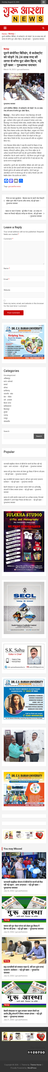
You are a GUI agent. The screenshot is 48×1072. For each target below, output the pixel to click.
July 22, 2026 (9, 891)
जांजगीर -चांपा (8, 394)
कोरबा (6, 388)
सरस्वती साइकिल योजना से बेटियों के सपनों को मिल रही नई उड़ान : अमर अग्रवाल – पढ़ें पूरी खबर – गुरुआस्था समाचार (23, 885)
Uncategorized (9, 375)
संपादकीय (7, 421)
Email (6, 279)
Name (7, 268)
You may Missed (13, 848)
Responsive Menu (43, 2)
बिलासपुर (6, 49)
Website (7, 290)
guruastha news (14, 186)
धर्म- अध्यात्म (8, 400)
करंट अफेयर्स (8, 381)
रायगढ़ (6, 415)
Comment (8, 239)
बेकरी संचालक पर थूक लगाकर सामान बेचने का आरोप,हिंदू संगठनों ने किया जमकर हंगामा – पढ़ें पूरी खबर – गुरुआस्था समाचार (22, 489)
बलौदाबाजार (7, 406)
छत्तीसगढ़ (7, 391)
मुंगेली (5, 412)
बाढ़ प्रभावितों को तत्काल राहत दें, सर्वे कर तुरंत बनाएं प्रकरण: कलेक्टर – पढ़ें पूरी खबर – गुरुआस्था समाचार (24, 970)
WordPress (31, 1068)
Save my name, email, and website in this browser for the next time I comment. (24, 304)
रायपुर (6, 418)
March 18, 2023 (10, 69)
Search (6, 431)
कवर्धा (5, 384)
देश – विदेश (7, 397)
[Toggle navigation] (5, 28)
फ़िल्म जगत (7, 403)
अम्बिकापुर (7, 378)
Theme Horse (35, 1065)
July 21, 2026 (9, 1020)
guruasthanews (23, 69)
